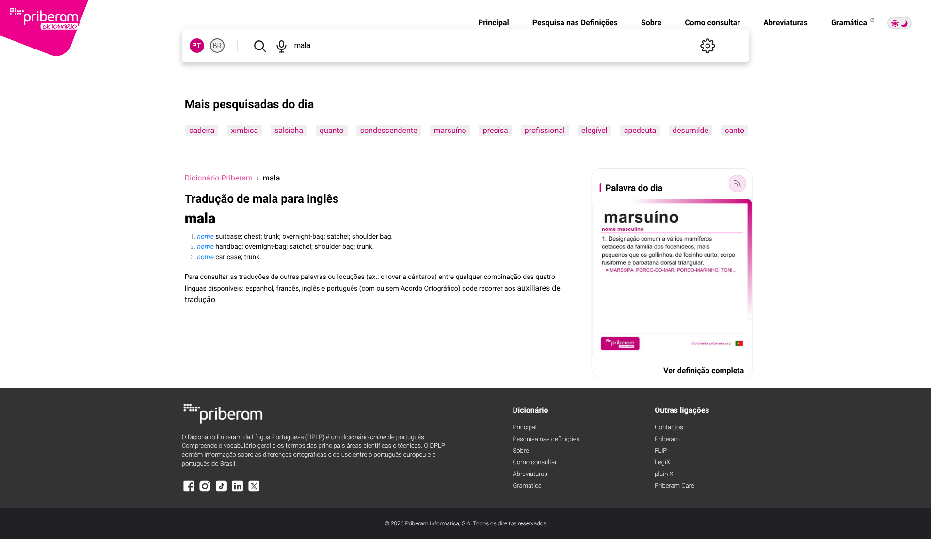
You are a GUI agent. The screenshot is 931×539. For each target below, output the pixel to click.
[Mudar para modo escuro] (899, 23)
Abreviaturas (785, 22)
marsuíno (449, 130)
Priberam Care (674, 486)
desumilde (690, 130)
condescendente (388, 130)
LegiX (662, 462)
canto (734, 130)
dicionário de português (382, 437)
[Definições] (707, 45)
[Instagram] (205, 490)
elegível (594, 130)
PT (196, 45)
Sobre (651, 22)
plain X (664, 474)
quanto (332, 130)
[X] (254, 490)
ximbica (244, 130)
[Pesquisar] (260, 45)
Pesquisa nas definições (546, 439)
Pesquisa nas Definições (575, 22)
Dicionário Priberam (219, 177)
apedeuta (640, 130)
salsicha (288, 130)
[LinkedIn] (237, 490)
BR (217, 45)
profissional (544, 130)
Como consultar (712, 22)
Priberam (667, 439)
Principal (493, 22)
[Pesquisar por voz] (281, 45)
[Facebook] (189, 490)
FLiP (661, 451)
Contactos (669, 427)
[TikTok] (221, 490)
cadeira (201, 130)
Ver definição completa (703, 370)
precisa (495, 130)
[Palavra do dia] (737, 183)
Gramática (850, 22)
